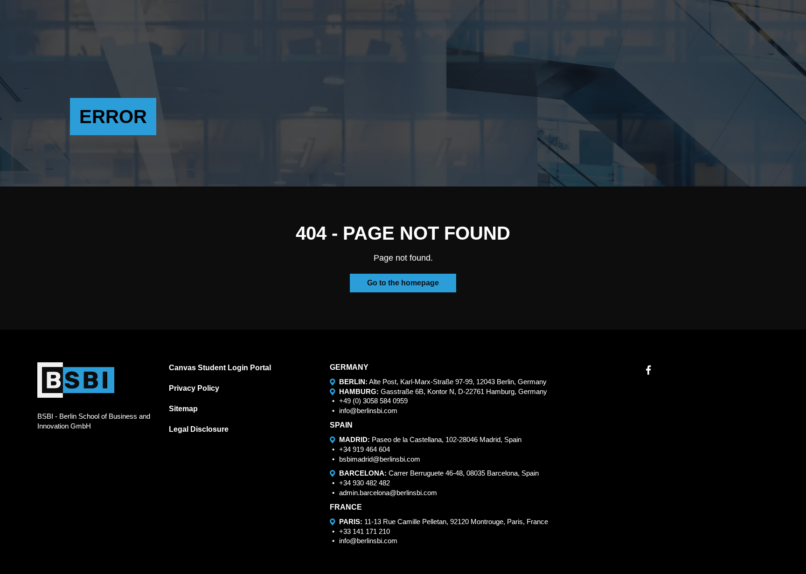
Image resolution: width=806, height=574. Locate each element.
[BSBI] (75, 380)
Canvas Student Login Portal (220, 368)
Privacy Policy (194, 388)
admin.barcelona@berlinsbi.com (388, 493)
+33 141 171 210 (364, 531)
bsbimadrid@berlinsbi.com (379, 459)
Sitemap (183, 409)
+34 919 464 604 (364, 449)
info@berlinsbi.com (368, 411)
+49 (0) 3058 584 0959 (373, 401)
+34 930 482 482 (364, 483)
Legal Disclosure (199, 429)
